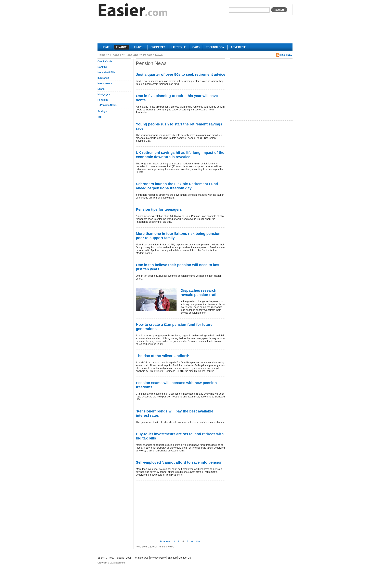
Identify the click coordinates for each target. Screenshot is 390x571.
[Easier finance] (133, 10)
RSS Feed (286, 54)
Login (129, 557)
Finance (115, 54)
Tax (100, 116)
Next (198, 541)
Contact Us (185, 557)
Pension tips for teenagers (159, 209)
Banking (102, 67)
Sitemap (172, 557)
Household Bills (107, 72)
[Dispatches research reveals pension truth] (156, 299)
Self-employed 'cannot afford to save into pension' (179, 462)
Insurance (103, 78)
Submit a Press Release (111, 557)
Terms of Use (141, 557)
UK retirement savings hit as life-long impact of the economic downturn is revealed (180, 155)
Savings (102, 111)
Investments (105, 83)
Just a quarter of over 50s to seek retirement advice (180, 74)
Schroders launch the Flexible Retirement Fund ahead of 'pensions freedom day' (177, 186)
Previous (165, 541)
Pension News (108, 105)
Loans (101, 88)
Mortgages (104, 94)
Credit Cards (105, 61)
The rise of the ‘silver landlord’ (162, 356)
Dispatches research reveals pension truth (199, 292)
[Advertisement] (195, 32)
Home (101, 54)
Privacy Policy (158, 557)
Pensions (132, 54)
